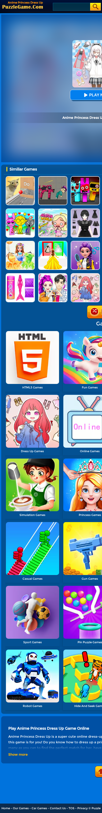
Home (5, 808)
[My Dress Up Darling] (52, 275)
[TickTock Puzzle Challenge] (20, 178)
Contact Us (58, 808)
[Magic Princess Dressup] (85, 210)
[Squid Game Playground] (52, 178)
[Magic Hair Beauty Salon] (85, 242)
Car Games (39, 808)
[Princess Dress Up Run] (52, 242)
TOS (71, 808)
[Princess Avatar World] (52, 210)
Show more (18, 754)
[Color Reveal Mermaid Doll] (20, 275)
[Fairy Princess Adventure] (20, 242)
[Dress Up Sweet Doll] (85, 275)
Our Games (21, 808)
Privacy (82, 808)
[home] (22, 7)
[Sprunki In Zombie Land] (85, 178)
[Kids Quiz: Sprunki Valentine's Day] (20, 210)
